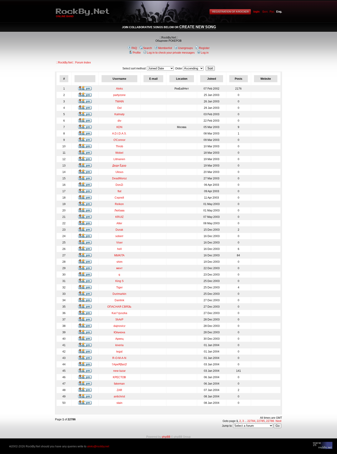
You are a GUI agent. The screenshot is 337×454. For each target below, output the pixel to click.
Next (278, 421)
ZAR (119, 390)
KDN (119, 127)
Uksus (119, 172)
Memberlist (165, 48)
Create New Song (197, 27)
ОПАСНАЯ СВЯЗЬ (119, 306)
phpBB (166, 436)
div (119, 120)
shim (119, 261)
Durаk (119, 229)
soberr (119, 236)
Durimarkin (119, 293)
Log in (205, 52)
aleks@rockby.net (98, 446)
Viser (119, 242)
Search (147, 48)
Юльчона (119, 332)
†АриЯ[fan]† (119, 364)
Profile (137, 52)
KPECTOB (119, 377)
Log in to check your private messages (171, 52)
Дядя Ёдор (119, 165)
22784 (251, 421)
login (256, 11)
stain (119, 403)
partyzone (119, 95)
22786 (270, 421)
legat (119, 351)
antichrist (119, 396)
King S (119, 281)
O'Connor (119, 140)
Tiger (119, 287)
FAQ (134, 48)
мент (119, 268)
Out (119, 107)
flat (119, 191)
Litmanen (119, 159)
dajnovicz (119, 326)
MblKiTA (119, 255)
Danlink (119, 300)
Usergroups (185, 48)
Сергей (119, 197)
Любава (119, 210)
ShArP (119, 319)
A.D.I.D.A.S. (119, 133)
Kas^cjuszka (119, 313)
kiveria (119, 345)
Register (204, 48)
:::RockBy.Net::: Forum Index (73, 62)
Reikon (119, 204)
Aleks (119, 88)
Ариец (119, 338)
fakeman (119, 383)
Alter (119, 223)
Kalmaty (119, 114)
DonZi (119, 184)
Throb (119, 146)
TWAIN (119, 101)
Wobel (119, 152)
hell (119, 249)
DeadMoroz (119, 178)
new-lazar (119, 370)
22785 (261, 421)
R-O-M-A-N (119, 358)
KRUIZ (119, 217)
